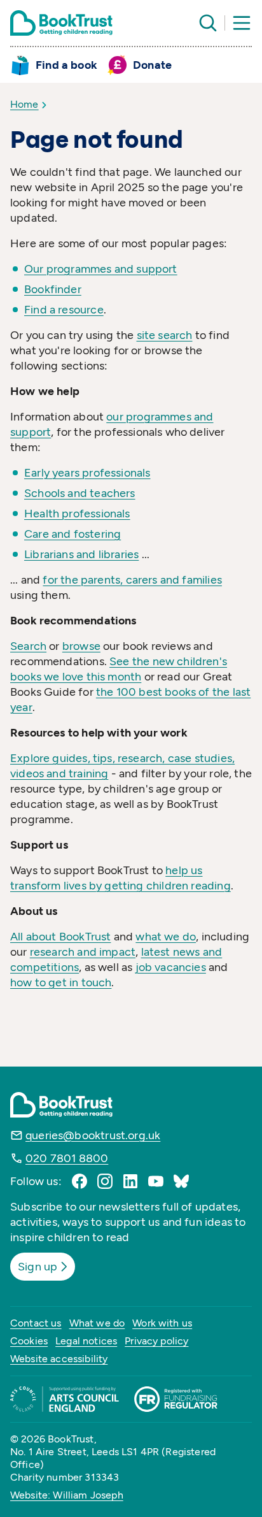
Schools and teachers (79, 493)
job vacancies (170, 967)
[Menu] (241, 23)
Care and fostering (72, 534)
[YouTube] (155, 1181)
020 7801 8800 (66, 1158)
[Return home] (61, 23)
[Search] (208, 23)
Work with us (162, 1323)
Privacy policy (156, 1341)
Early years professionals (87, 473)
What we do (97, 1323)
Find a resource (64, 310)
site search (165, 335)
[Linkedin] (130, 1181)
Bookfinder (52, 289)
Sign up (37, 1267)
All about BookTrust (60, 937)
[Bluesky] (181, 1181)
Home (24, 104)
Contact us (36, 1323)
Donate (152, 65)
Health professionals (77, 514)
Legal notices (86, 1341)
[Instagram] (105, 1181)
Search (28, 646)
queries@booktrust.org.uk (92, 1135)
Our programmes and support (100, 269)
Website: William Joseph (66, 1495)
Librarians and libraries (81, 554)
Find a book (66, 65)
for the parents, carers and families (132, 580)
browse (81, 646)
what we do (165, 937)
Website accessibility (58, 1359)
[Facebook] (79, 1181)
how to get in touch (60, 982)
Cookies (29, 1341)
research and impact (82, 952)
